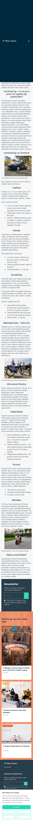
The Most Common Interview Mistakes (14, 711)
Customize (16, 812)
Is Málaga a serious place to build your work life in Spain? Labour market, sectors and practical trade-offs (16, 669)
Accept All (16, 807)
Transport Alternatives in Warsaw (16, 746)
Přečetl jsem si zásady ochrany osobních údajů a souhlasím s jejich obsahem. (15, 602)
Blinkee (5, 504)
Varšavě (14, 192)
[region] (16, 805)
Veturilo (19, 336)
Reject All (16, 817)
